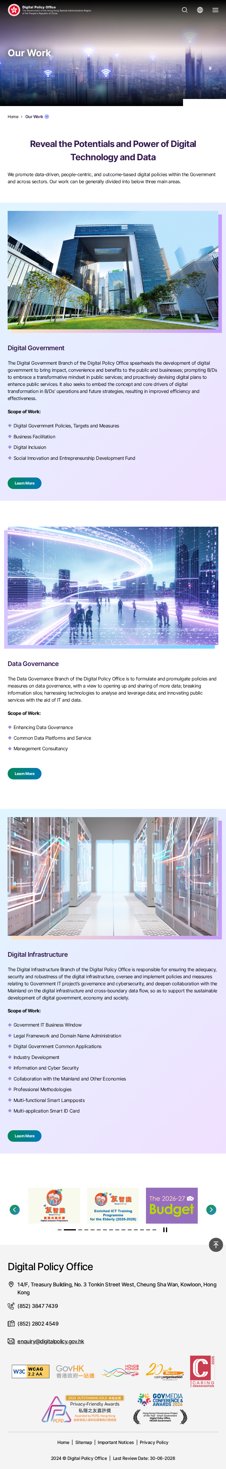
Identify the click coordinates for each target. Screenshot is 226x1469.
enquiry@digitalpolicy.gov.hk (50, 1341)
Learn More (24, 483)
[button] (15, 1210)
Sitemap (83, 1442)
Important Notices (116, 1442)
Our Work (34, 116)
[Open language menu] (200, 10)
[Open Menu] (215, 10)
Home (63, 1442)
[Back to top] (216, 1245)
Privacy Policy (154, 1442)
